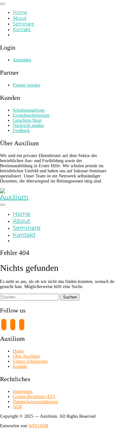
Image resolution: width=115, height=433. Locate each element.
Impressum (23, 391)
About (20, 18)
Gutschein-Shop (27, 120)
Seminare (23, 24)
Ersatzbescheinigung (31, 115)
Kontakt (22, 29)
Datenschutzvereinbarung (35, 401)
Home (20, 12)
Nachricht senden (28, 125)
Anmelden (22, 60)
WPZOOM (38, 425)
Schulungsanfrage (29, 110)
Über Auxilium (26, 356)
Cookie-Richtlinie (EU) (34, 396)
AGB (17, 406)
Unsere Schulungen (30, 361)
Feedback (21, 130)
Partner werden (26, 85)
